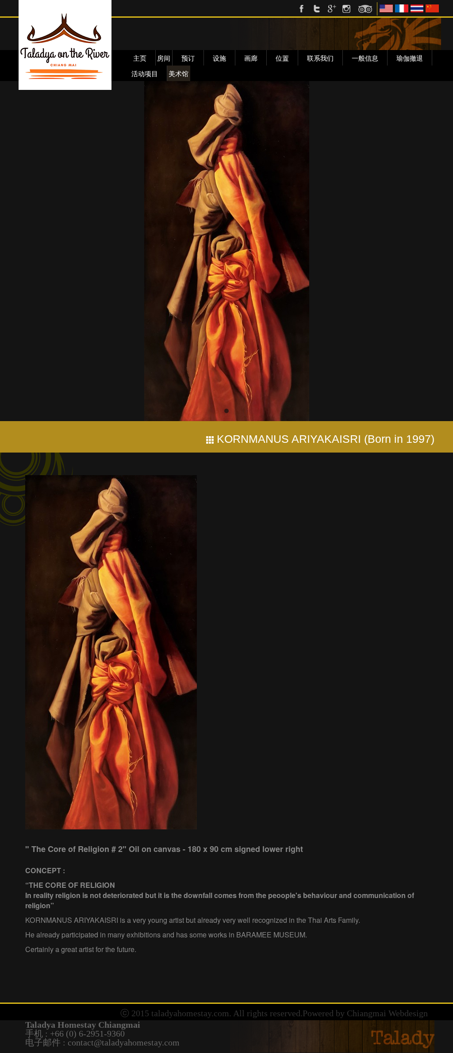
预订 (188, 58)
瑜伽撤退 (409, 58)
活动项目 (144, 73)
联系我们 (320, 58)
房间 (163, 58)
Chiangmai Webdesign (387, 1013)
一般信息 (365, 58)
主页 (139, 58)
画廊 (250, 58)
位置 (282, 58)
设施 (219, 58)
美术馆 (178, 73)
